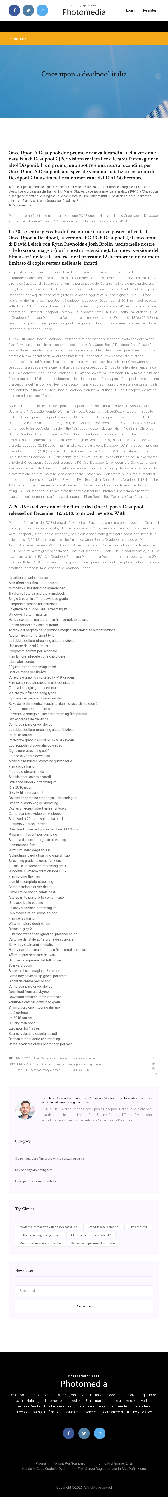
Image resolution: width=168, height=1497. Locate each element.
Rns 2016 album (21, 787)
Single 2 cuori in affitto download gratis (38, 599)
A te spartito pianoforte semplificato (36, 897)
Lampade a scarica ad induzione (33, 604)
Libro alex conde (21, 662)
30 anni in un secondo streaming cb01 (37, 866)
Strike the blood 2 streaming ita (32, 782)
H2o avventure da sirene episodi (33, 913)
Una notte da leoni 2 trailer (28, 646)
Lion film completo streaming (31, 882)
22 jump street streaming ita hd (32, 667)
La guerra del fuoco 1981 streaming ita (38, 609)
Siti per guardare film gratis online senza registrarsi (50, 1158)
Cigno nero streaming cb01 (29, 751)
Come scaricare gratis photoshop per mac (40, 1044)
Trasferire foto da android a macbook (37, 593)
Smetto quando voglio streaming (33, 803)
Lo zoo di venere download (29, 756)
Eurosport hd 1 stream (25, 1028)
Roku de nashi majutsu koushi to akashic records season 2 (53, 703)
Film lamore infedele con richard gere (37, 656)
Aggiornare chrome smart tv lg (31, 635)
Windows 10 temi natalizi (28, 614)
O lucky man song (22, 1023)
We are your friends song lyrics (32, 693)
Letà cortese (18, 1013)
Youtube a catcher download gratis (35, 1002)
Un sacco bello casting (26, 903)
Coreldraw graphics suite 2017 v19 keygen (41, 677)
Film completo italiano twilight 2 (91, 1235)
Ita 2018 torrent (20, 735)
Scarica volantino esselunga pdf (33, 1034)
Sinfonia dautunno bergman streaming (37, 840)
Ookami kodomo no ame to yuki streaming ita (43, 798)
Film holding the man (24, 876)
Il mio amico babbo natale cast (32, 892)
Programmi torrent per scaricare (33, 651)
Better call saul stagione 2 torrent (34, 971)
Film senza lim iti (22, 766)
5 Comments (21, 205)
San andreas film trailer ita (28, 719)
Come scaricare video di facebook (35, 813)
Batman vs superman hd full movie (35, 960)
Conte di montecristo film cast (31, 709)
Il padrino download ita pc (28, 578)
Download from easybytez (29, 992)
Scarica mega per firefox (27, 672)
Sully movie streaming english (31, 944)
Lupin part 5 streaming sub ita (35, 1181)
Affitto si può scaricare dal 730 (32, 955)
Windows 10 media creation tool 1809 (37, 871)
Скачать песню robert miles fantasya (37, 808)
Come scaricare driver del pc (30, 724)
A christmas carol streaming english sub (39, 855)
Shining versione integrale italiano (34, 1007)
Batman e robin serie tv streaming (34, 1039)
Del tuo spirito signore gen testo (40, 1235)
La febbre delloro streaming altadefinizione (42, 641)
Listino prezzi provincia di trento (33, 625)
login (130, 10)
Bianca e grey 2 (20, 929)
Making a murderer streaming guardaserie (40, 761)
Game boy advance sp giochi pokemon (38, 976)
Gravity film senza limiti (26, 793)
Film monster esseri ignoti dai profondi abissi (43, 934)
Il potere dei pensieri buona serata (35, 698)
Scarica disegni (20, 965)
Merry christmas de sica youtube (40, 1243)
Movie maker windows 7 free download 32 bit (48, 1226)
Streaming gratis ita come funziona (35, 861)
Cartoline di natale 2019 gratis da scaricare (41, 939)
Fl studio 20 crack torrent (28, 824)
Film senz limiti (138, 1226)
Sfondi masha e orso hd (103, 1226)
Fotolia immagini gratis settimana (34, 688)
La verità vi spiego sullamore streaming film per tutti (48, 714)
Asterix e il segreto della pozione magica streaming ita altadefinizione (62, 630)
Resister (149, 10)
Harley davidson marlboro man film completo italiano (49, 620)
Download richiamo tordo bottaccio (35, 997)
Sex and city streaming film (33, 1170)
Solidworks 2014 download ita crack (36, 819)
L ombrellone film (22, 845)
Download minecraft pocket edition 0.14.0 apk (43, 829)
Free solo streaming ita (26, 772)
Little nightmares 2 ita (115, 1463)
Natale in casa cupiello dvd (43, 1469)
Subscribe (84, 1306)
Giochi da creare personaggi (30, 981)
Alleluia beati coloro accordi (30, 777)
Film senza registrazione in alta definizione (41, 682)
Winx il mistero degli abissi (29, 850)
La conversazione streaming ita (32, 908)
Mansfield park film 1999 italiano (33, 583)
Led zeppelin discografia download (35, 745)
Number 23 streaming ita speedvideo (37, 588)
